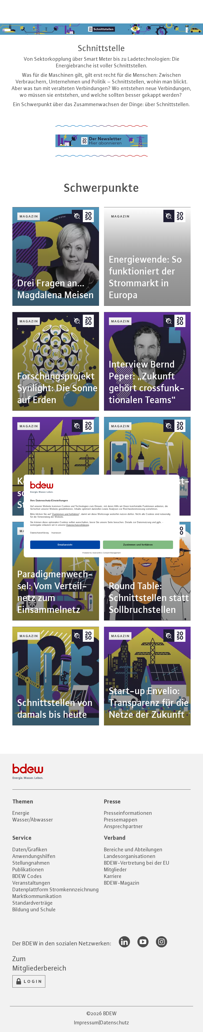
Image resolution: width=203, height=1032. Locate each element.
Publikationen (28, 869)
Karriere (113, 876)
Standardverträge (32, 903)
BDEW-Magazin (121, 883)
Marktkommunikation (37, 896)
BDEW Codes (27, 876)
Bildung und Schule (34, 909)
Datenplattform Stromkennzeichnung (55, 889)
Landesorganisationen (129, 856)
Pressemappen (120, 820)
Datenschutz (114, 1022)
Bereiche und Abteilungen (133, 849)
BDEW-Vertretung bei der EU (136, 863)
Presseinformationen (128, 813)
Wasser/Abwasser (32, 820)
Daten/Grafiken (29, 849)
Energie (20, 813)
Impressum (86, 1022)
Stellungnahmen (31, 863)
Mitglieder (115, 869)
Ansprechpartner (123, 826)
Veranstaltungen (31, 883)
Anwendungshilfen (33, 856)
